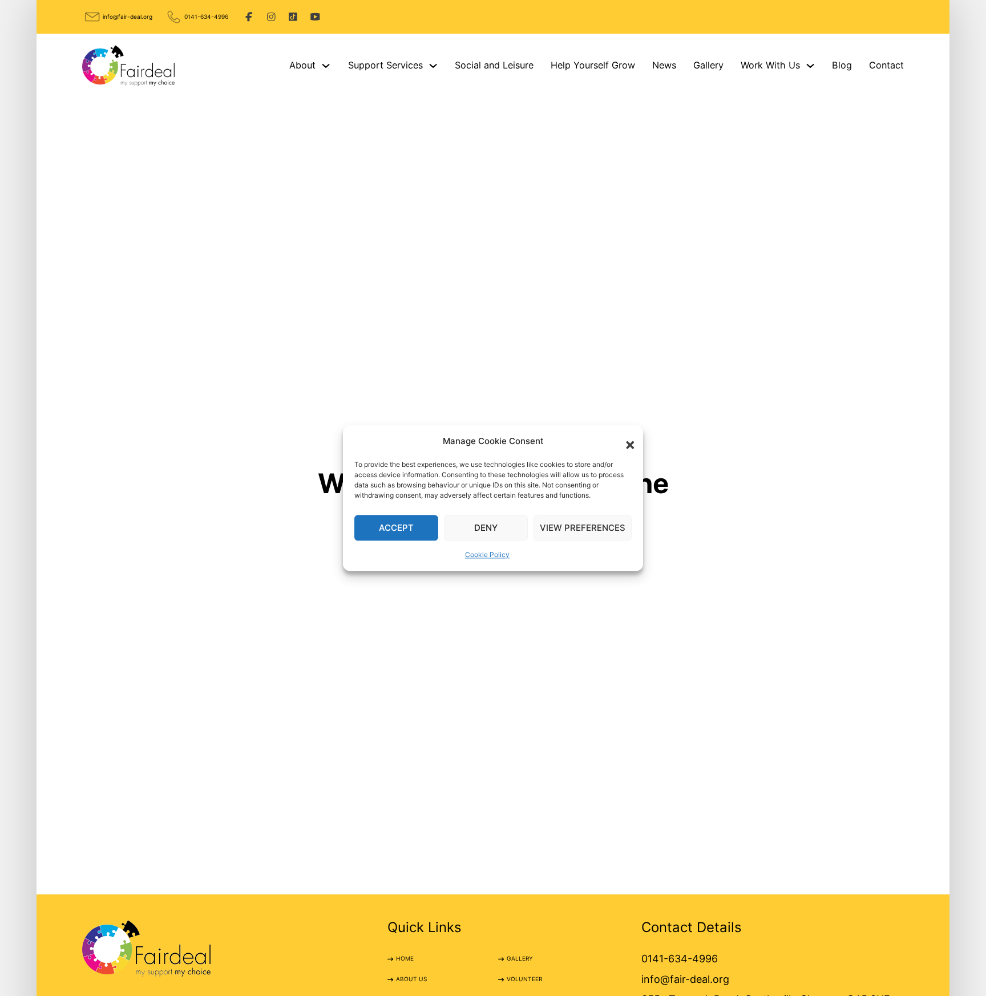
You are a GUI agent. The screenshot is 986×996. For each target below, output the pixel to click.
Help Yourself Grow (593, 65)
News (664, 65)
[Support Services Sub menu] (433, 65)
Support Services (385, 65)
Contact (886, 65)
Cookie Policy (487, 555)
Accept (396, 527)
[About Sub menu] (325, 65)
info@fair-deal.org (127, 16)
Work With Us (770, 65)
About (302, 65)
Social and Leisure (494, 65)
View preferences (582, 527)
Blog (842, 65)
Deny (486, 527)
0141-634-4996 (206, 16)
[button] (626, 441)
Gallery (708, 65)
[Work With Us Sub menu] (810, 65)
